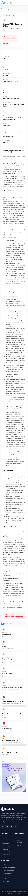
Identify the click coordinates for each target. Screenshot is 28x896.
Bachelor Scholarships (8, 867)
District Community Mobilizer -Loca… (13, 714)
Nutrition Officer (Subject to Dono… (12, 687)
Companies (5, 843)
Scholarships (6, 846)
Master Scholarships (8, 870)
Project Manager (7, 728)
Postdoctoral (5, 878)
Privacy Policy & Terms (14, 893)
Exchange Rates (6, 854)
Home (3, 9)
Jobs (3, 840)
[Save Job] (13, 15)
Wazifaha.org (10, 891)
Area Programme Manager (10, 740)
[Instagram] (2, 826)
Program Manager (7, 659)
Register (18, 845)
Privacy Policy (20, 850)
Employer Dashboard (19, 841)
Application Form (7, 852)
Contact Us (5, 849)
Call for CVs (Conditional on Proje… (12, 753)
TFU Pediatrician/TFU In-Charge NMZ (13, 701)
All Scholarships (6, 864)
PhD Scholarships (7, 873)
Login (18, 848)
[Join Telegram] (15, 826)
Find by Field (5, 881)
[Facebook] (11, 826)
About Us (4, 838)
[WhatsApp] (7, 826)
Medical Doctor (6, 634)
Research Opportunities (8, 876)
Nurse (4, 646)
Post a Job (19, 838)
